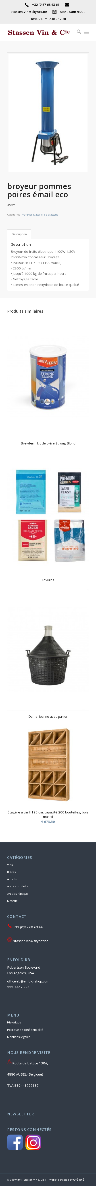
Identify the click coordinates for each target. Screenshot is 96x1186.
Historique (14, 1022)
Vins (10, 865)
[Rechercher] (76, 32)
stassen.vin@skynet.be (30, 941)
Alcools (12, 879)
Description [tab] (19, 234)
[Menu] (86, 32)
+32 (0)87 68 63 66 (45, 4)
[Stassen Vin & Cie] (39, 32)
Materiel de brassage (45, 214)
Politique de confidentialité (25, 1030)
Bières (11, 872)
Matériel (27, 214)
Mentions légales (18, 1037)
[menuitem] (76, 32)
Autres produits (17, 886)
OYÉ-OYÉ (78, 1179)
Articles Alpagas (18, 894)
